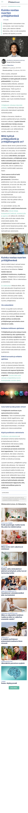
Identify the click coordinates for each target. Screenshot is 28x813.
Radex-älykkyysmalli (9, 683)
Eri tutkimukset (6, 285)
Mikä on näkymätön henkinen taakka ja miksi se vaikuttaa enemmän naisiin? (12, 617)
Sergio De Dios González (14, 62)
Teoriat (3, 681)
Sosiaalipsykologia (6, 661)
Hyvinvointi (4, 6)
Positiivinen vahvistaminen (9, 436)
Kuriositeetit (5, 637)
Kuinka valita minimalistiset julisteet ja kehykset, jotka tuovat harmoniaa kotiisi (13, 571)
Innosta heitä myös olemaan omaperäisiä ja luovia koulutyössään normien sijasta (11, 378)
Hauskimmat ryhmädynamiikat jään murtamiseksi (12, 594)
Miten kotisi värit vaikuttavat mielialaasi (12, 548)
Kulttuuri (4, 567)
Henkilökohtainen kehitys (14, 6)
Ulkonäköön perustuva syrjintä (12, 663)
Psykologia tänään (6, 523)
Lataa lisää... (14, 688)
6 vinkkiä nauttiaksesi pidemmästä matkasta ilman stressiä (11, 641)
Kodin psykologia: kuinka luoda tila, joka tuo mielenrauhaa (13, 526)
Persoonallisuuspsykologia (9, 613)
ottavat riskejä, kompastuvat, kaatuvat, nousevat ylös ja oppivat (13, 213)
